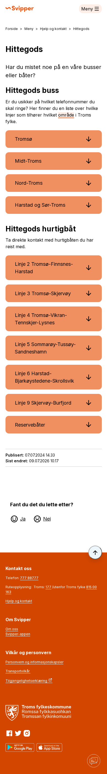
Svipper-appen (17, 634)
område (66, 115)
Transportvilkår (17, 671)
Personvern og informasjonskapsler (34, 662)
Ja (23, 519)
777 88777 (29, 578)
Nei (47, 519)
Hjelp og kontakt (18, 601)
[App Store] (49, 747)
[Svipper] (19, 9)
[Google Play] (20, 747)
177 (48, 587)
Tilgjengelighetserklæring (26, 681)
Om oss (11, 629)
